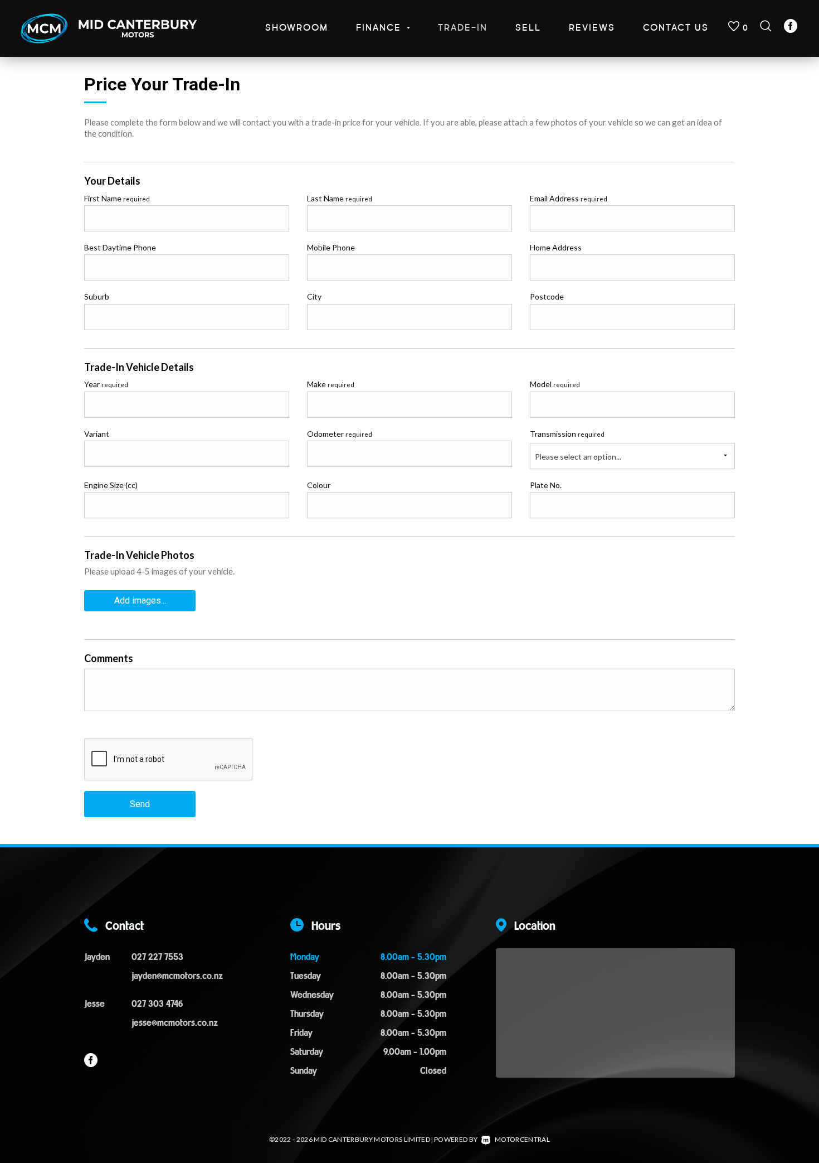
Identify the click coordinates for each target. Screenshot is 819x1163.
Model (555, 384)
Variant (96, 433)
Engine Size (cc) (111, 485)
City (314, 296)
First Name (117, 198)
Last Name (339, 198)
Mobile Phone (331, 247)
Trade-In (463, 28)
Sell (528, 28)
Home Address (556, 247)
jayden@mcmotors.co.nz (177, 976)
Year (106, 384)
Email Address (568, 198)
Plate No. (546, 485)
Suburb (96, 296)
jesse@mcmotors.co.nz (174, 1023)
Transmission (567, 433)
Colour (318, 485)
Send (140, 804)
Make (330, 384)
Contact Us (676, 28)
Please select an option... (578, 456)
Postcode (547, 296)
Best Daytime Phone (120, 247)
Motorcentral (522, 1139)
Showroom (296, 28)
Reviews (592, 28)
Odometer (339, 433)
